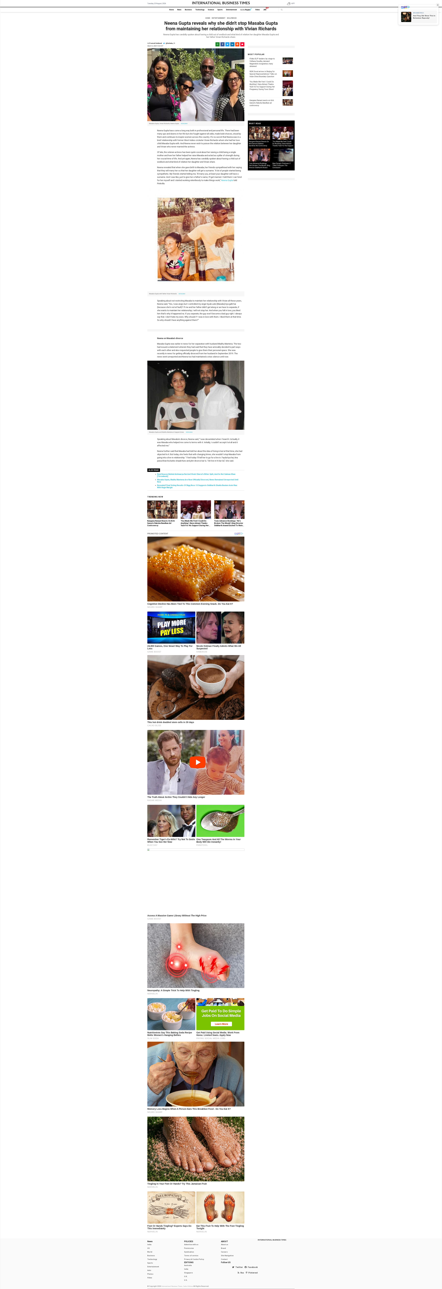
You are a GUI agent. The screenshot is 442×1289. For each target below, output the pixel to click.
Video (257, 10)
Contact (224, 1259)
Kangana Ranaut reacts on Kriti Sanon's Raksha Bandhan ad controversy (161, 523)
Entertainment (231, 10)
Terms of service (191, 1256)
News (179, 10)
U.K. (186, 1276)
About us (224, 1244)
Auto (149, 1270)
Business (188, 10)
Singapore (188, 1273)
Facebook (252, 1267)
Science (211, 10)
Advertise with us (191, 1244)
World (149, 1252)
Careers (224, 1252)
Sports (220, 10)
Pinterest (252, 1272)
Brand (223, 1248)
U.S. (186, 1280)
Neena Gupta (227, 180)
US (148, 1248)
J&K (264, 10)
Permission (189, 1248)
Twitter (238, 1267)
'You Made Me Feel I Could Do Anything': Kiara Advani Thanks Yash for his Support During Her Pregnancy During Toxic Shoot (195, 524)
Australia (188, 1265)
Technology (199, 10)
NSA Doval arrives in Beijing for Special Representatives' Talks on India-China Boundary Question (263, 74)
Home (171, 10)
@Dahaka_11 (170, 43)
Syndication (189, 1252)
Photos (150, 1274)
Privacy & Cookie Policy (194, 1259)
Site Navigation (227, 1256)
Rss (241, 1272)
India (149, 1244)
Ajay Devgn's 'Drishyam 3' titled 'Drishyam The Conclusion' (281, 165)
